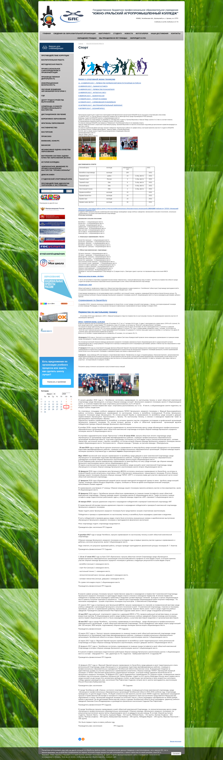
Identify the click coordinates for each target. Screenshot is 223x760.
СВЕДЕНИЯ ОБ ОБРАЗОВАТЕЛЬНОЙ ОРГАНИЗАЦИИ (74, 33)
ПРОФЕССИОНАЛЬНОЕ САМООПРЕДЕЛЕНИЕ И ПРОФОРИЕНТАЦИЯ (50, 70)
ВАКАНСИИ (45, 145)
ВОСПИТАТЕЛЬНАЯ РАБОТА (52, 60)
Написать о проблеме (56, 382)
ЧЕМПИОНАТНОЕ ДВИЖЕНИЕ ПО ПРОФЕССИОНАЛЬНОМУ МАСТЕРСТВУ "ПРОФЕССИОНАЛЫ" (55, 168)
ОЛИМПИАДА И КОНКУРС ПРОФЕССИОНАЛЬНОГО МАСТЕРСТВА (51, 108)
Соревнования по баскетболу (92, 300)
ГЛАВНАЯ (47, 33)
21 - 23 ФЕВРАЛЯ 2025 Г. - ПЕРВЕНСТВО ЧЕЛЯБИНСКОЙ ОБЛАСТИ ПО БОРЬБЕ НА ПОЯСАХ (109, 83)
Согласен (176, 753)
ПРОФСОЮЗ (46, 136)
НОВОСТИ (129, 33)
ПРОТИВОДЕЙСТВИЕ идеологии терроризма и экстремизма (55, 184)
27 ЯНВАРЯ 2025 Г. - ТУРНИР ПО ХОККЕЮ (92, 99)
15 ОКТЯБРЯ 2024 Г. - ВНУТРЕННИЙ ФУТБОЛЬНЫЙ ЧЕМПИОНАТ (100, 105)
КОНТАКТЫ (175, 33)
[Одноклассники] (83, 739)
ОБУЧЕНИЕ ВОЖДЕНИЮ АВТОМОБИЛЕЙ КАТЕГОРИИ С (53, 90)
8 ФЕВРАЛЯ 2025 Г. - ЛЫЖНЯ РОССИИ (91, 96)
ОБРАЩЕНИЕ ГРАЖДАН (86, 38)
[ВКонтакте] (79, 739)
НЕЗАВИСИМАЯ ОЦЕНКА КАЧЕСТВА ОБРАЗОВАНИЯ (56, 150)
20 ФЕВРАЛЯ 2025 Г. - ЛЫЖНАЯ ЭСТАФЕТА (93, 86)
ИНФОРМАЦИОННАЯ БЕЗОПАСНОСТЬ (49, 84)
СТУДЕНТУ (117, 33)
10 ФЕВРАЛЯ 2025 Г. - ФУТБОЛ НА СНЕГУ (92, 92)
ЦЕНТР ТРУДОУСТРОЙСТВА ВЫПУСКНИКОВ (52, 101)
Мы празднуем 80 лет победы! (113, 38)
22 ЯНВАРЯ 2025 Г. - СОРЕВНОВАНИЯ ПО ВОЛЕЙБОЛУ (97, 102)
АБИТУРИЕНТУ (104, 33)
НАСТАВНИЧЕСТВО (49, 128)
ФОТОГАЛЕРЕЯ (142, 33)
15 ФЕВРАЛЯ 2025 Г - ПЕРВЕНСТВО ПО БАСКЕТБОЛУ (96, 89)
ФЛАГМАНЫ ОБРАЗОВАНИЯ (52, 123)
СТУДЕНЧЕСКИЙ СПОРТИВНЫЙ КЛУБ (56, 179)
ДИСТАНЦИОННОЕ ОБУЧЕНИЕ (53, 114)
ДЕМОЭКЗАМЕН (47, 175)
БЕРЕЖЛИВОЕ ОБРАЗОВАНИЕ (53, 119)
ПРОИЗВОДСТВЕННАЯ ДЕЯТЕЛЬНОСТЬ (50, 78)
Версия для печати (175, 741)
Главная (80, 43)
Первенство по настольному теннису (97, 312)
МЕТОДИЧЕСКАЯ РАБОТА (51, 64)
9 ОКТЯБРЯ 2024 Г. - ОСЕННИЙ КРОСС (91, 108)
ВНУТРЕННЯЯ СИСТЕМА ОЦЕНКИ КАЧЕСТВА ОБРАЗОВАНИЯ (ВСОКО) (56, 157)
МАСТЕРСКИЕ (47, 132)
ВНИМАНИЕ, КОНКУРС (50, 141)
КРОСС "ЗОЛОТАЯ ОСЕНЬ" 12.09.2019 (91, 322)
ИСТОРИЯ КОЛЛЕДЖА (50, 162)
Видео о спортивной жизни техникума (96, 79)
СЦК (43, 96)
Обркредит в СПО (138, 38)
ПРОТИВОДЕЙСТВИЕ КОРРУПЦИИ (55, 55)
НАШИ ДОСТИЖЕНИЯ (159, 33)
